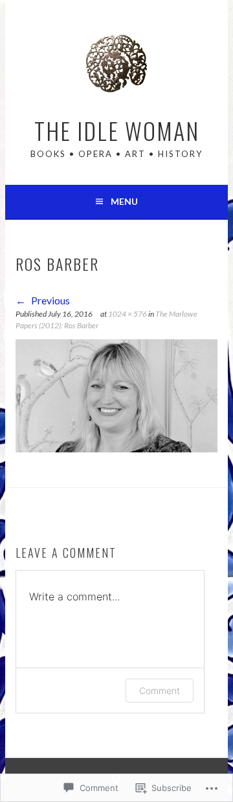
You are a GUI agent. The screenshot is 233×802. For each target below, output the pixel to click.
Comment (159, 690)
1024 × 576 (127, 314)
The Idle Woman (116, 130)
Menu (124, 201)
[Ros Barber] (116, 448)
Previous (49, 300)
